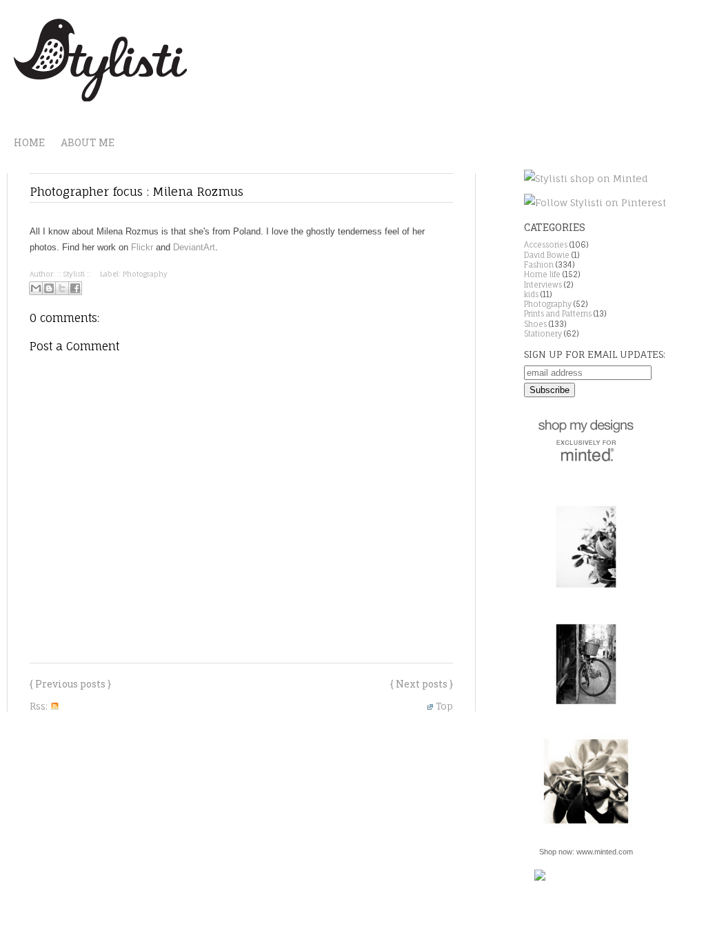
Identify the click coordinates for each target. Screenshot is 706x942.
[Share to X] (62, 288)
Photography (145, 274)
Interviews (543, 285)
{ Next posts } (421, 683)
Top (444, 706)
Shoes (535, 324)
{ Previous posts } (70, 683)
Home (29, 142)
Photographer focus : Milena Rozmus (136, 191)
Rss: (40, 706)
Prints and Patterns (558, 314)
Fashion (539, 265)
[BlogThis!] (49, 288)
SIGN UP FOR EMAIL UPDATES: (594, 354)
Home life (542, 274)
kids (531, 294)
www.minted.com (604, 852)
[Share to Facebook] (75, 288)
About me (87, 142)
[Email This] (36, 288)
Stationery (543, 334)
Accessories (545, 245)
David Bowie (546, 255)
